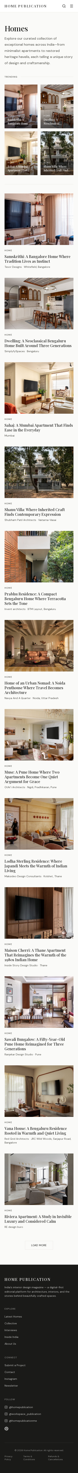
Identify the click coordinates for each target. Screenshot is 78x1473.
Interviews (11, 1330)
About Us (10, 1343)
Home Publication (26, 6)
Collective (11, 1323)
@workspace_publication (25, 1414)
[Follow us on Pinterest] (39, 1429)
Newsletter (11, 1385)
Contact (10, 1372)
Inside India (11, 1337)
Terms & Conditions (29, 1458)
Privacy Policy (8, 1458)
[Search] (64, 6)
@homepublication (21, 1407)
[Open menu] (71, 6)
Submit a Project (15, 1365)
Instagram (11, 1379)
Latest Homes (13, 1316)
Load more (39, 1245)
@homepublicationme (23, 1420)
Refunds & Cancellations (55, 1458)
